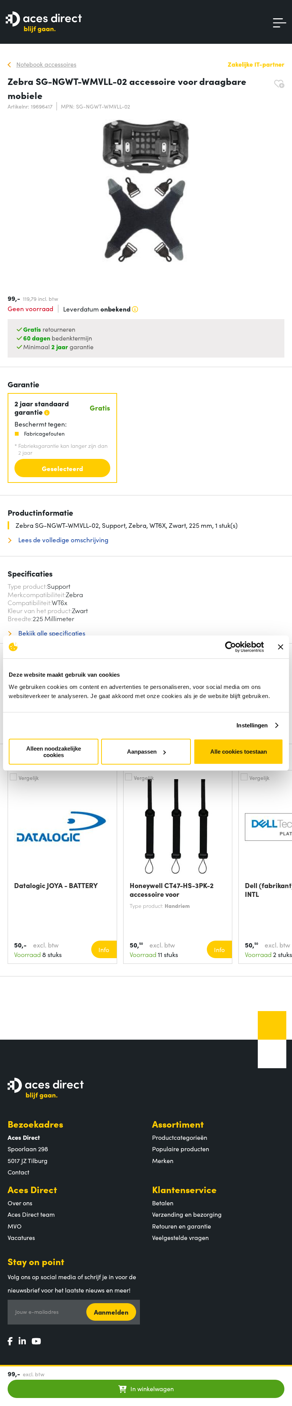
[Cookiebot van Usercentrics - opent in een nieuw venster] (230, 647)
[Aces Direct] (44, 22)
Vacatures (21, 1237)
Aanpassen (142, 751)
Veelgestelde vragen (180, 1237)
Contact (18, 1172)
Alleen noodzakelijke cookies (53, 751)
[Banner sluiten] (280, 647)
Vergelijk (29, 777)
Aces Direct (32, 1189)
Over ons (20, 1202)
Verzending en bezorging (187, 1214)
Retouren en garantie (181, 1226)
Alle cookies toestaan (238, 751)
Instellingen (252, 725)
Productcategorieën (179, 1137)
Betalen (162, 1202)
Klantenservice (184, 1189)
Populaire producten (180, 1148)
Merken (162, 1160)
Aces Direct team (31, 1214)
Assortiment (178, 1123)
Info (103, 949)
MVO (15, 1226)
